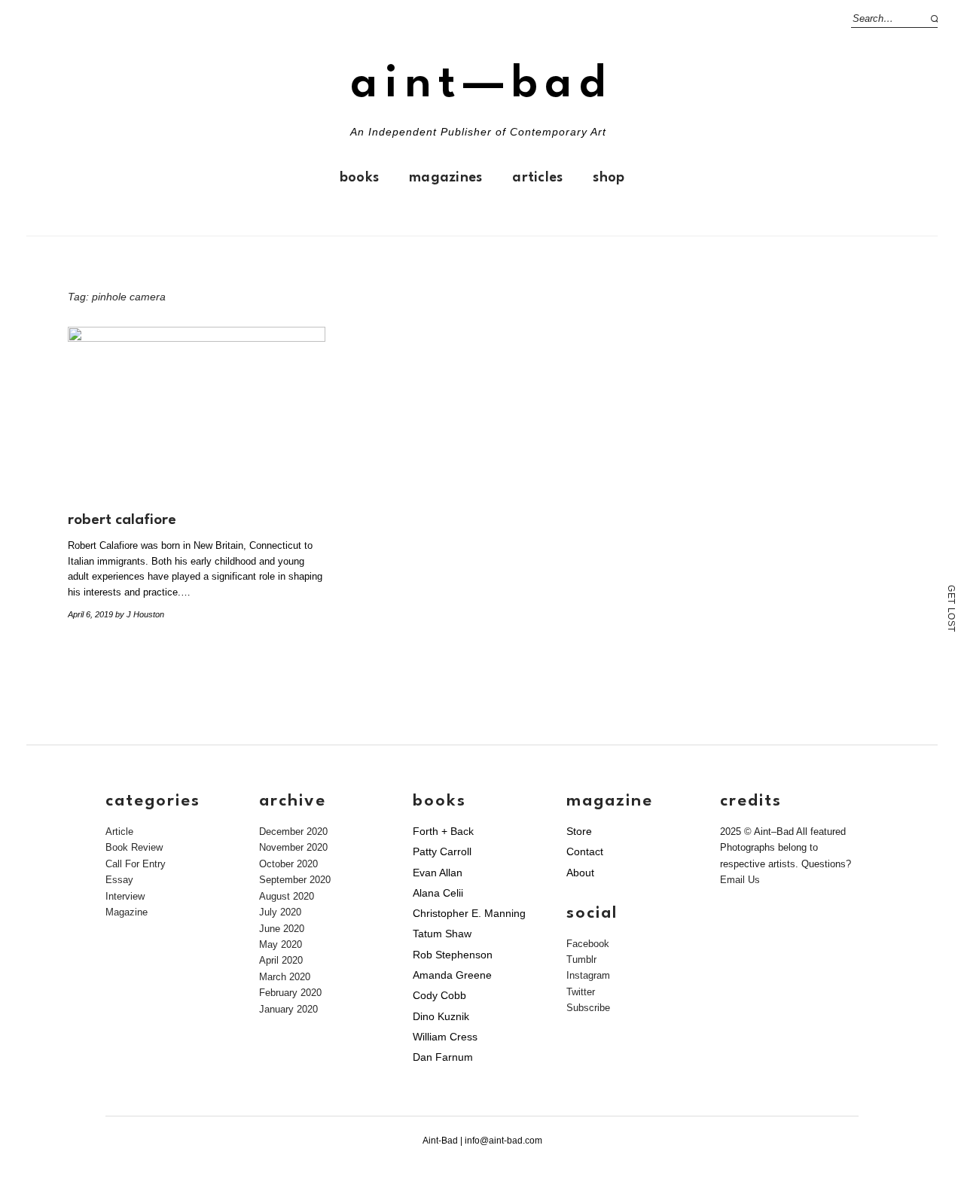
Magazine (126, 912)
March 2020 (284, 976)
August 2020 (286, 896)
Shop (608, 177)
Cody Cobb (439, 995)
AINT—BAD (482, 84)
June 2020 (281, 928)
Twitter (580, 992)
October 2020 (288, 864)
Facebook (587, 943)
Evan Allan (437, 873)
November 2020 (293, 847)
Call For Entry (135, 864)
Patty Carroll (442, 851)
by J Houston (139, 614)
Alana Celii (438, 893)
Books (359, 177)
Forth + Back (443, 831)
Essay (119, 879)
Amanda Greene (452, 975)
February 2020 (290, 992)
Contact (584, 851)
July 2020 (280, 912)
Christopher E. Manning (469, 913)
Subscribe (588, 1007)
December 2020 (293, 831)
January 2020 (288, 1009)
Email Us (740, 879)
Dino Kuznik (441, 1016)
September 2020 (295, 879)
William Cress (445, 1037)
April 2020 (281, 960)
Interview (125, 896)
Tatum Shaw (442, 934)
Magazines (445, 177)
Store (579, 831)
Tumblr (581, 959)
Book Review (134, 847)
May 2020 (280, 944)
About (580, 873)
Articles (537, 177)
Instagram (588, 975)
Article (119, 831)
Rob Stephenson (453, 955)
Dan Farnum (443, 1057)
